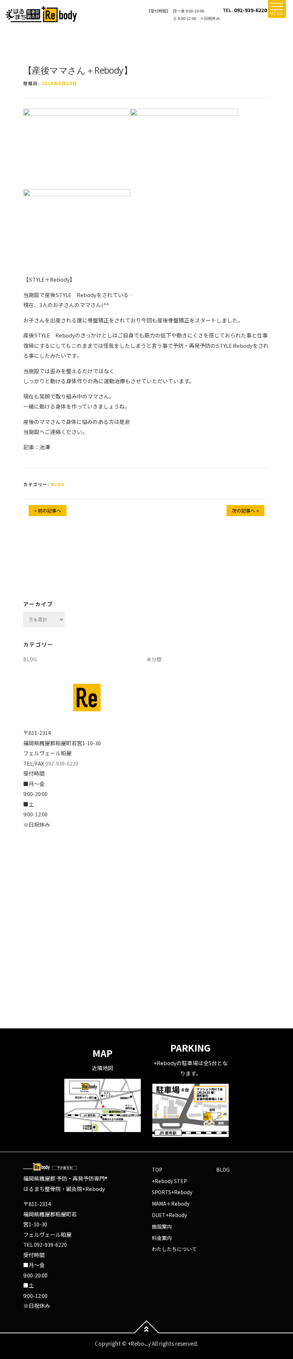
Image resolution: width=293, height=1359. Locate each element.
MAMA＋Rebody (170, 1203)
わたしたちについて (174, 1248)
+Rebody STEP (169, 1181)
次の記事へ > (245, 510)
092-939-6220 (250, 10)
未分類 (154, 659)
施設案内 (162, 1226)
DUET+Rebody (169, 1215)
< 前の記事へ (47, 510)
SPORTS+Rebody (172, 1192)
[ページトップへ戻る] (146, 1332)
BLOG (58, 484)
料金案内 (162, 1237)
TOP (157, 1169)
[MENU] (276, 6)
